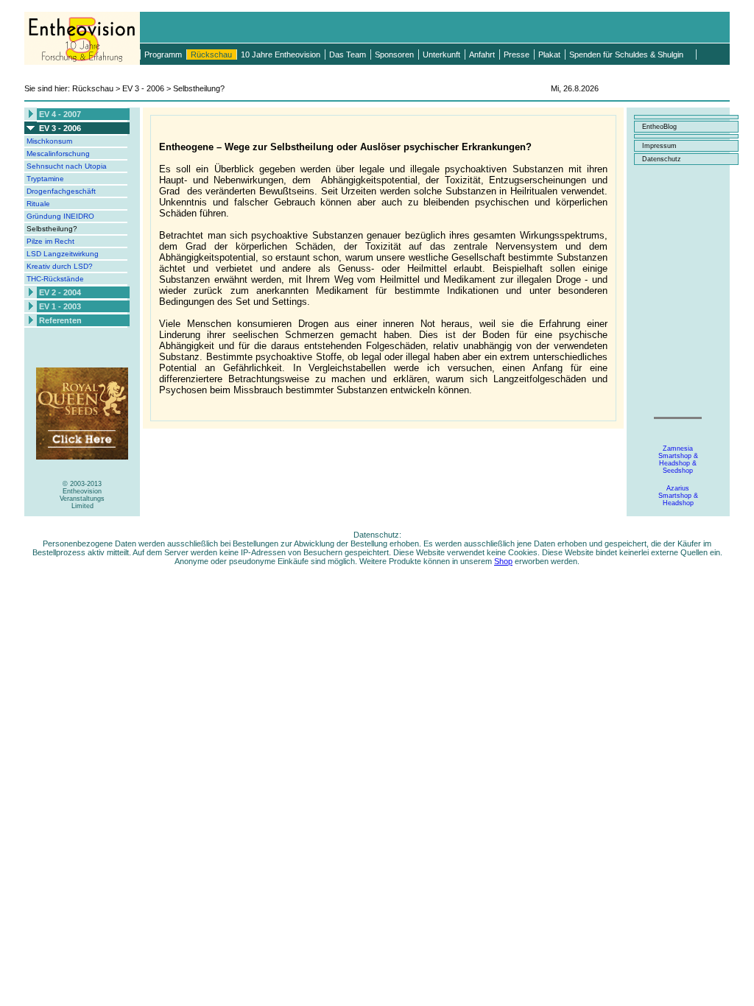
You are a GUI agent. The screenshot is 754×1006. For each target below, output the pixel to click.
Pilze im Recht (50, 241)
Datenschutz (661, 159)
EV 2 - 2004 (60, 292)
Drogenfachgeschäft (61, 191)
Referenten (60, 320)
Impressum (659, 146)
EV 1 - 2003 (60, 306)
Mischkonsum (49, 141)
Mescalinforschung (58, 154)
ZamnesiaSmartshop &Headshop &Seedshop (678, 459)
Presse (516, 54)
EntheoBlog (659, 126)
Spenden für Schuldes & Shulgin (626, 54)
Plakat (549, 54)
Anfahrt (482, 54)
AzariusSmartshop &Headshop (678, 496)
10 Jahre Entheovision (280, 54)
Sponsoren (394, 54)
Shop (503, 561)
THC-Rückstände (55, 279)
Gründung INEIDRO (60, 216)
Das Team (347, 54)
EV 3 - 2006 (60, 128)
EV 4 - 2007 (60, 114)
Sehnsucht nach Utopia (67, 166)
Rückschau (211, 54)
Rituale (38, 204)
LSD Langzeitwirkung (63, 254)
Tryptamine (45, 179)
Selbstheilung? (52, 229)
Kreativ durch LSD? (60, 266)
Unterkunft (441, 54)
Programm (163, 54)
